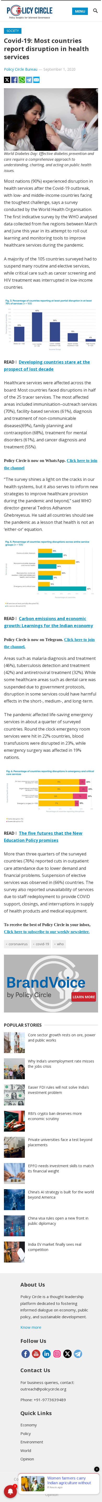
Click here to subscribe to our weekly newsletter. (46, 932)
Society (13, 31)
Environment (31, 1441)
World (25, 1450)
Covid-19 (42, 944)
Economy (28, 1424)
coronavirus (18, 944)
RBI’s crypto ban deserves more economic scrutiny (55, 1116)
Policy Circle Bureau (20, 69)
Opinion (27, 1458)
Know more (30, 1327)
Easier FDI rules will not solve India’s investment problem (58, 1090)
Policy (25, 1433)
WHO (60, 944)
